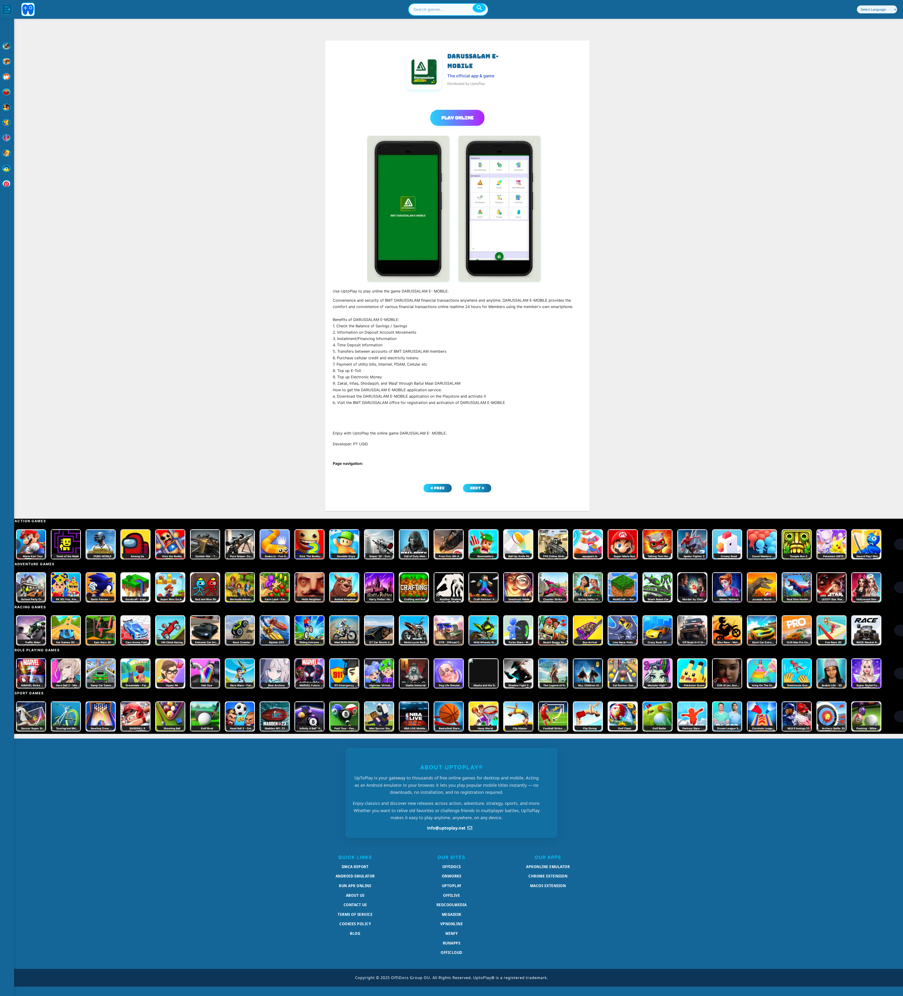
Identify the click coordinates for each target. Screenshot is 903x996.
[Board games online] (7, 77)
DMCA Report (355, 866)
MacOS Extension (548, 885)
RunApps (451, 943)
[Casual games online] (7, 92)
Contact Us (355, 904)
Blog (355, 933)
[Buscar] (479, 8)
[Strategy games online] (7, 153)
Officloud (451, 952)
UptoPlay (451, 885)
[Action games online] (7, 46)
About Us (355, 895)
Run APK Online (355, 885)
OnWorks (451, 876)
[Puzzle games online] (7, 107)
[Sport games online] (7, 138)
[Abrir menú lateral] (7, 9)
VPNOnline (451, 923)
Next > (477, 488)
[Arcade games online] (7, 61)
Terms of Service (355, 914)
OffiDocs (451, 866)
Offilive (451, 895)
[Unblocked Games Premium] (7, 184)
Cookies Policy (355, 923)
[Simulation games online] (7, 122)
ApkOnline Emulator (548, 866)
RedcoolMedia (451, 904)
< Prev (438, 488)
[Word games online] (7, 168)
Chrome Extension (547, 876)
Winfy (451, 933)
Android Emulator (355, 876)
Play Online (457, 118)
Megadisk (451, 914)
